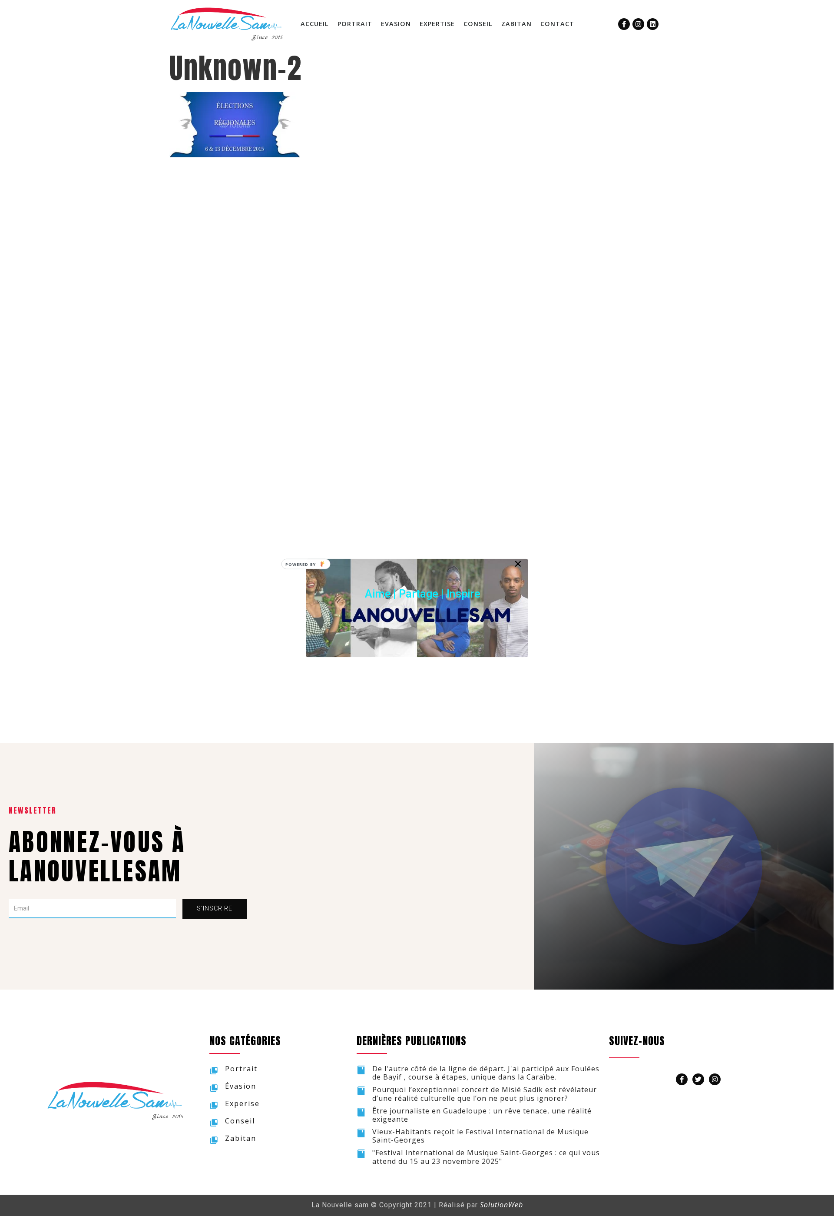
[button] (423, 593)
